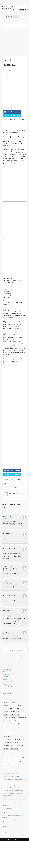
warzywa (6, 754)
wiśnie (13, 754)
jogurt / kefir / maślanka (9, 717)
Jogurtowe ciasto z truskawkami (13, 776)
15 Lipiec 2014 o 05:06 (7, 535)
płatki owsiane (20, 745)
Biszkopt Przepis (7, 688)
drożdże (6, 711)
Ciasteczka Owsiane (7, 686)
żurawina (6, 767)
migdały (22, 730)
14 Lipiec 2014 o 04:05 (7, 518)
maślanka (15, 730)
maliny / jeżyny (19, 726)
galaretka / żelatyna (15, 711)
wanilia (19, 751)
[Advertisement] (14, 40)
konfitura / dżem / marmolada (17, 720)
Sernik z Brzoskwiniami (8, 668)
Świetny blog (6, 788)
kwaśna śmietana (18, 723)
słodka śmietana (15, 748)
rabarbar (6, 748)
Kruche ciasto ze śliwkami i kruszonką (17, 779)
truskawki (6, 751)
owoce (12, 479)
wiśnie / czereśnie (8, 757)
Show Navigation (23, 14)
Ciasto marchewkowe (8, 681)
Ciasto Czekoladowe (7, 684)
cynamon (19, 705)
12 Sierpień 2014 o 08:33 (8, 612)
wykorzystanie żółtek (20, 757)
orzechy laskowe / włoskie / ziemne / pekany (14, 739)
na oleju (20, 733)
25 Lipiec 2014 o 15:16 (7, 597)
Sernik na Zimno (7, 671)
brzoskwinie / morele (9, 705)
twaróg (18, 479)
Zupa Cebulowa (6, 674)
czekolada (17, 708)
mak (5, 726)
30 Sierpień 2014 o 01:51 (8, 633)
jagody (18, 714)
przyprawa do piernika (9, 745)
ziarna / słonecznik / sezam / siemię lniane (14, 761)
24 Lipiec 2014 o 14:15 (7, 583)
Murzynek (8, 801)
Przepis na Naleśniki (8, 683)
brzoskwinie (13, 702)
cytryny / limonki (8, 708)
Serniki (7, 75)
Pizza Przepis (6, 676)
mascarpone (7, 730)
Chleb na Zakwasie (7, 669)
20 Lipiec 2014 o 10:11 (7, 570)
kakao (5, 720)
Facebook (14, 20)
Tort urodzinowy (11, 785)
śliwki (5, 764)
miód (5, 733)
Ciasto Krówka (10, 798)
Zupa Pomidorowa (7, 673)
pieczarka (8, 70)
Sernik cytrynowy (14, 788)
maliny (10, 726)
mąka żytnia (12, 733)
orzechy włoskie (7, 742)
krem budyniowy (7, 723)
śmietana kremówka (14, 764)
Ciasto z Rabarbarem (8, 678)
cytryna (6, 479)
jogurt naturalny (22, 717)
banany (5, 702)
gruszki (5, 714)
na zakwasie (7, 736)
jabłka (12, 714)
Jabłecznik (5, 679)
